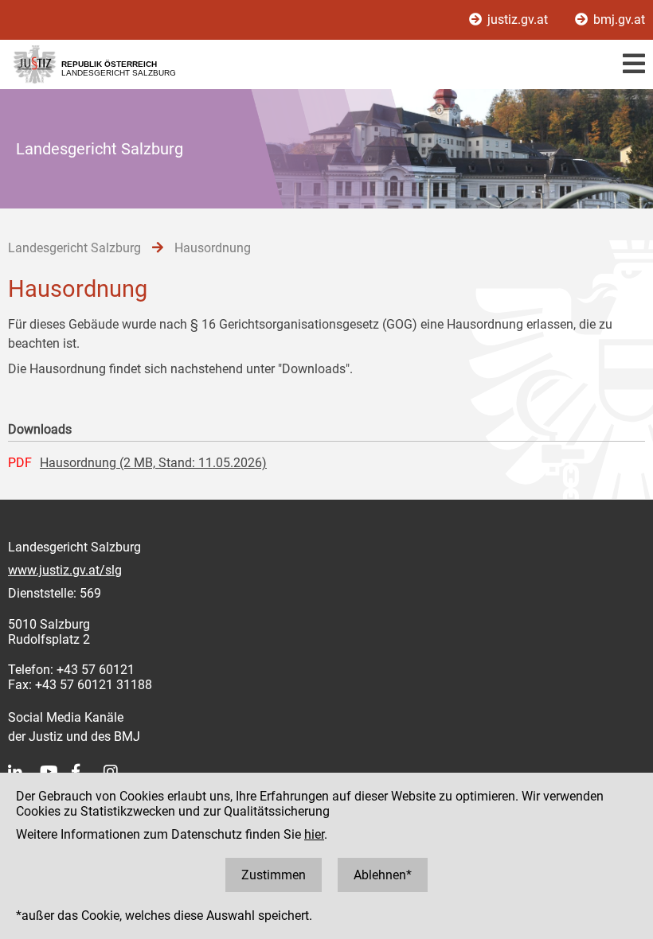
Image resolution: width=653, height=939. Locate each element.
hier (314, 834)
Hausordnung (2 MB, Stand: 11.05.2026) (153, 462)
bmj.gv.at (617, 19)
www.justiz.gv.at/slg (65, 570)
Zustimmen (273, 875)
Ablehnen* (383, 875)
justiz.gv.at (517, 19)
